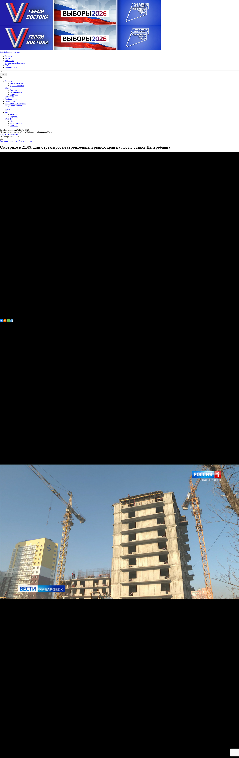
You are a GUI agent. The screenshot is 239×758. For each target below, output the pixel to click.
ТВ (6, 112)
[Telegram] (11, 320)
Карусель (14, 117)
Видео (7, 58)
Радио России (16, 123)
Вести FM (14, 126)
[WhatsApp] (8, 320)
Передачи (14, 94)
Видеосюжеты (16, 92)
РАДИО (8, 119)
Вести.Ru (14, 114)
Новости (8, 56)
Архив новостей (17, 86)
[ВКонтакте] (1, 320)
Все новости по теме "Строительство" (16, 141)
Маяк (12, 121)
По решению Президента (15, 63)
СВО (7, 65)
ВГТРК (8, 110)
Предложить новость (14, 106)
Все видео (14, 90)
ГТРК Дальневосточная (10, 52)
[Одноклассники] (4, 320)
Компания (9, 61)
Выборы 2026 (11, 67)
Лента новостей (16, 83)
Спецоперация (11, 101)
